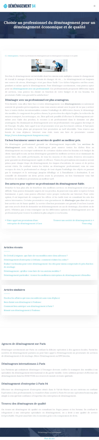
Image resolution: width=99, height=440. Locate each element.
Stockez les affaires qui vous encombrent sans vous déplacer (32, 298)
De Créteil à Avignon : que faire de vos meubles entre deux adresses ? (36, 255)
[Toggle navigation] (94, 6)
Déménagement (13, 56)
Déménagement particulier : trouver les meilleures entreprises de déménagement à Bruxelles (47, 275)
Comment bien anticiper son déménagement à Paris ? (29, 306)
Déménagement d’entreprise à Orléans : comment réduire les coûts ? (36, 259)
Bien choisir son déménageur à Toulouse (22, 302)
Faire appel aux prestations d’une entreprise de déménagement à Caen (24, 222)
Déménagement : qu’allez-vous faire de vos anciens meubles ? (32, 271)
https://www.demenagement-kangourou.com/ (27, 135)
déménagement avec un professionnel (31, 88)
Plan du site (49, 438)
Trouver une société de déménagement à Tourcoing (72, 222)
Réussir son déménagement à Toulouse (22, 310)
